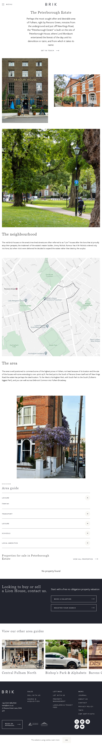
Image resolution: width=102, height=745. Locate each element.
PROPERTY (57, 699)
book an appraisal (10, 724)
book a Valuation (62, 599)
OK (66, 740)
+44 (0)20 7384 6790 (9, 703)
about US (83, 699)
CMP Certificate (86, 714)
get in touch (47, 50)
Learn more (55, 740)
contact (82, 703)
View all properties (83, 559)
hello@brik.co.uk (7, 705)
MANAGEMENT (59, 701)
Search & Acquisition (33, 700)
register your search (65, 608)
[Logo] (51, 4)
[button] (46, 498)
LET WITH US (59, 695)
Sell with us (33, 695)
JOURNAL (82, 695)
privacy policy (85, 706)
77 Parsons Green (8, 708)
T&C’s (80, 710)
